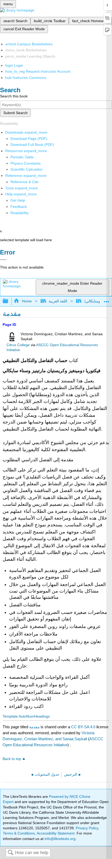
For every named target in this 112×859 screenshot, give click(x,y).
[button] (18, 206)
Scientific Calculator (26, 169)
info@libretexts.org (59, 839)
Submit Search (15, 113)
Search (10, 853)
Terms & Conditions (19, 833)
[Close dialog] (3, 259)
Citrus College (18, 345)
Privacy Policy (87, 828)
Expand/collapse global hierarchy (8, 301)
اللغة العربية (58, 301)
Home (27, 301)
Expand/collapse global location (106, 299)
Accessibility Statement (55, 833)
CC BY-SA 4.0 (83, 727)
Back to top (12, 759)
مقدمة (34, 727)
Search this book (14, 96)
